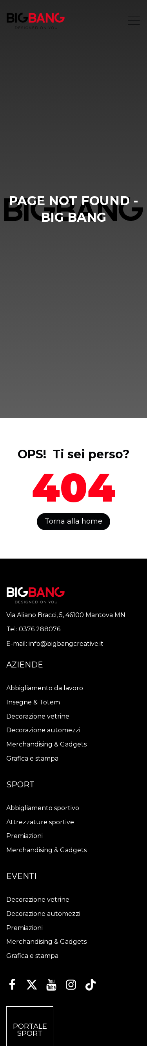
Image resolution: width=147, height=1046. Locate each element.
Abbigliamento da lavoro (44, 688)
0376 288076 (39, 629)
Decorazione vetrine (37, 716)
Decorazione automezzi (43, 730)
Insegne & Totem (33, 702)
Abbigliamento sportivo (42, 808)
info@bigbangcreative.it (66, 643)
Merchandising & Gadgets (46, 744)
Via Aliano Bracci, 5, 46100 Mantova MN (65, 615)
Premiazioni (24, 836)
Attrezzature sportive (40, 822)
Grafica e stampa (32, 758)
